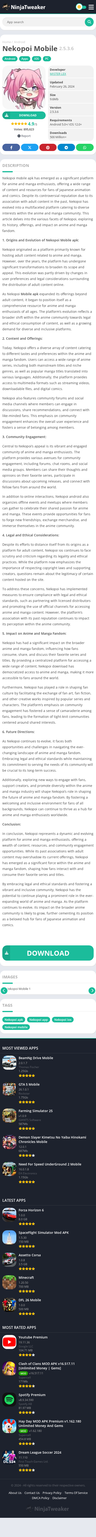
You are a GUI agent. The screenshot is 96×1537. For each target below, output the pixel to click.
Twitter (29, 147)
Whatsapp (85, 147)
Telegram (66, 147)
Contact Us (32, 1493)
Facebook (11, 147)
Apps (24, 59)
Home (6, 42)
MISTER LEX (58, 74)
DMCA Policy (40, 1498)
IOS (36, 59)
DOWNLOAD (48, 953)
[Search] (89, 22)
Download (28, 115)
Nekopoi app (38, 1019)
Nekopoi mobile (16, 1027)
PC (47, 59)
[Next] (92, 989)
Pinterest (48, 147)
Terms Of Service (76, 1493)
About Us (15, 1493)
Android (19, 42)
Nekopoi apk (14, 1019)
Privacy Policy (52, 1493)
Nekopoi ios (62, 1019)
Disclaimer (59, 1498)
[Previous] (4, 989)
